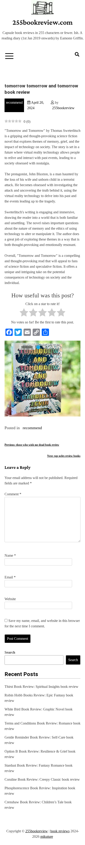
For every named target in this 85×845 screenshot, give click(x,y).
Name (10, 555)
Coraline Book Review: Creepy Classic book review (42, 779)
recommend (14, 102)
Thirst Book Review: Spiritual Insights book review (41, 687)
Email (10, 577)
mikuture (46, 836)
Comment (13, 494)
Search (10, 652)
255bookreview (63, 108)
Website (10, 599)
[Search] (77, 54)
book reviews (60, 831)
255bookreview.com (42, 22)
